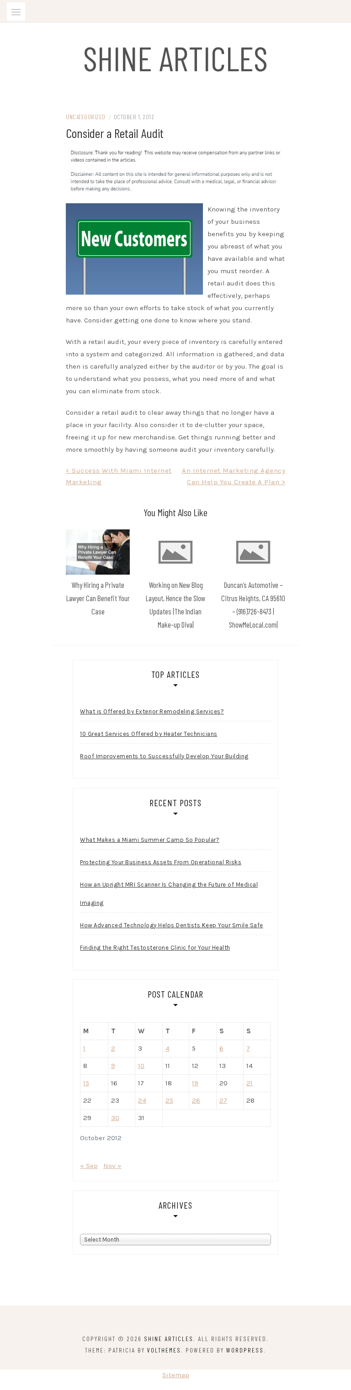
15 (86, 1083)
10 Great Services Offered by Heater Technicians (149, 733)
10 (141, 1066)
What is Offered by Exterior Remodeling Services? (152, 711)
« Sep (89, 1166)
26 (196, 1100)
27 (223, 1100)
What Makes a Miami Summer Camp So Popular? (149, 839)
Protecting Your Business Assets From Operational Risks (160, 862)
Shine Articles (175, 57)
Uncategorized (86, 117)
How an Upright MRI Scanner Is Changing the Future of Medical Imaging (169, 893)
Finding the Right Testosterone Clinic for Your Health (155, 947)
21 (249, 1083)
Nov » (112, 1166)
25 (169, 1100)
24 (142, 1100)
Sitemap (175, 1375)
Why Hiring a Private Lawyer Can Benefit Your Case (98, 598)
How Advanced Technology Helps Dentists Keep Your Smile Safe (171, 925)
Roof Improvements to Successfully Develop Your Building (164, 756)
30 (115, 1118)
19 (195, 1083)
